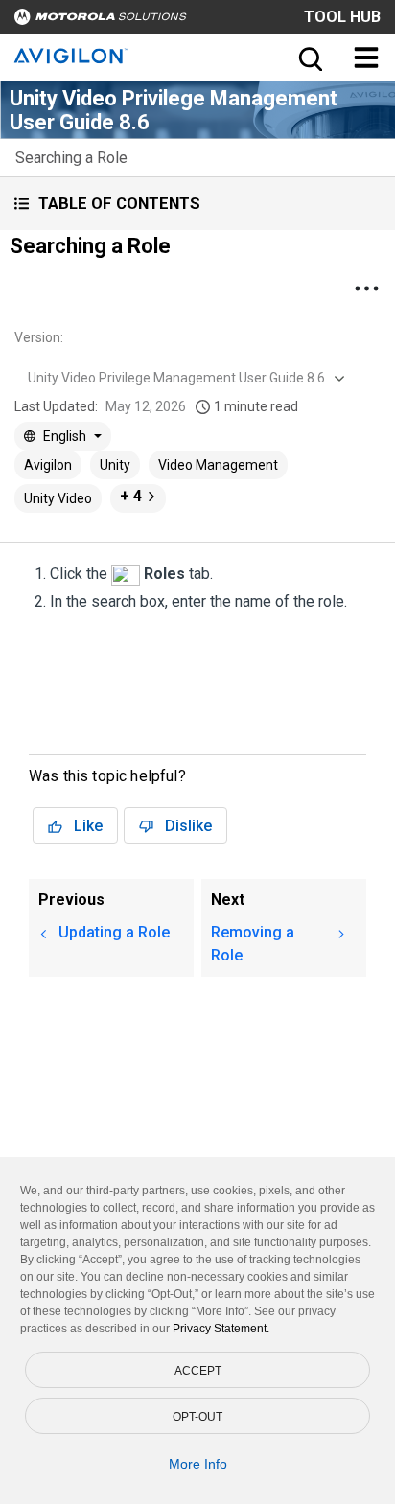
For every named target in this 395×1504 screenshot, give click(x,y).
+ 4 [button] (131, 496)
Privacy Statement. (221, 1328)
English (64, 436)
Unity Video (58, 498)
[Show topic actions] (366, 288)
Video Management (218, 465)
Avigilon (48, 465)
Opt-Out (197, 1416)
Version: (38, 337)
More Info (198, 1463)
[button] (197, 203)
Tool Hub (342, 17)
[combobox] (184, 377)
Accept (197, 1370)
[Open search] (309, 57)
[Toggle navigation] (366, 57)
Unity (115, 465)
